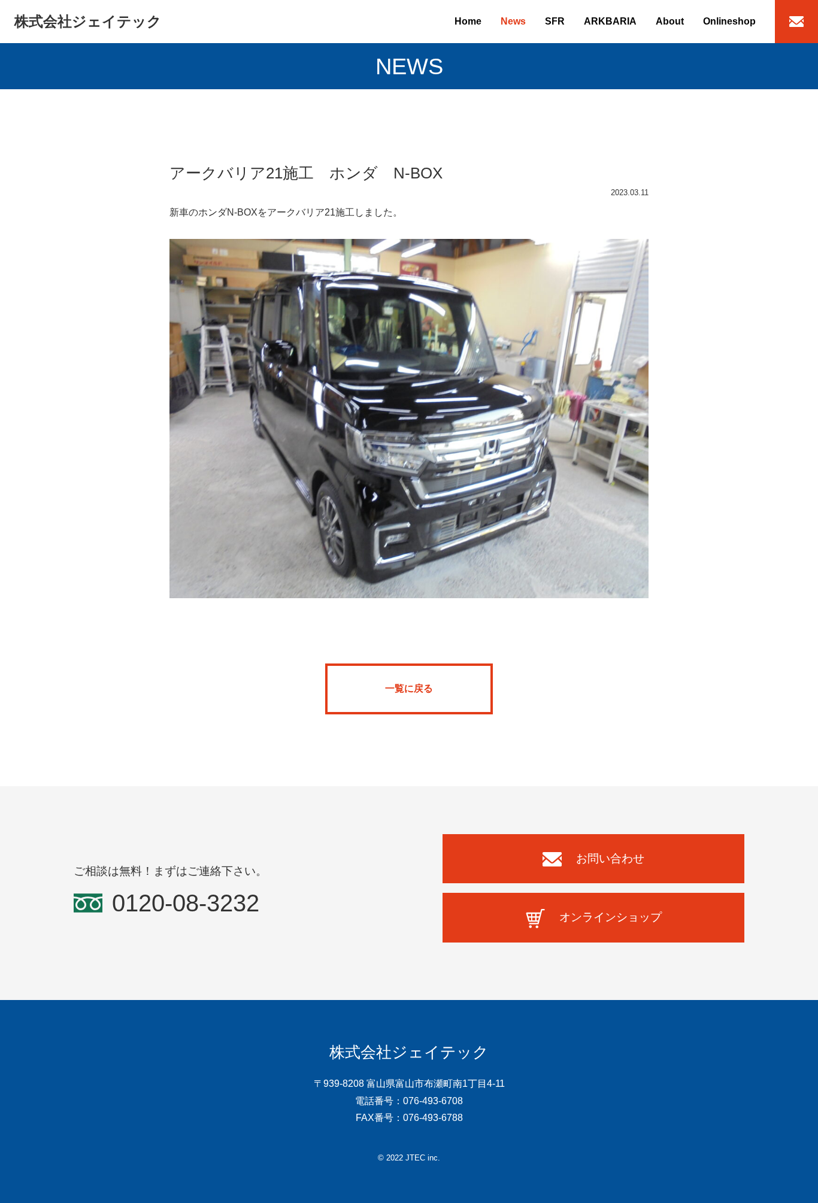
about (670, 21)
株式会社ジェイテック (88, 21)
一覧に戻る (409, 688)
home (468, 21)
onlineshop (729, 21)
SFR (555, 21)
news (513, 21)
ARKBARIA (610, 21)
